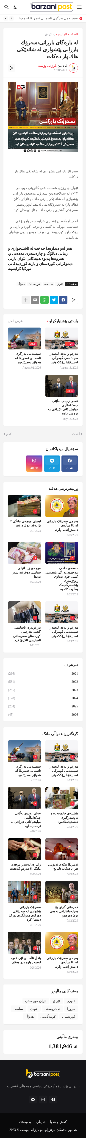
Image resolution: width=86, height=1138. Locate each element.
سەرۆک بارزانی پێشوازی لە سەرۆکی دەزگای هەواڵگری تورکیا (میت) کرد (25, 913)
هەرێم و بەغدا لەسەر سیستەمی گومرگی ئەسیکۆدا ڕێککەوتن (64, 358)
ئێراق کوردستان (35, 1001)
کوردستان (34, 284)
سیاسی (48, 284)
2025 (43, 706)
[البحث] (6, 7)
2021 (43, 673)
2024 (43, 698)
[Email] (35, 300)
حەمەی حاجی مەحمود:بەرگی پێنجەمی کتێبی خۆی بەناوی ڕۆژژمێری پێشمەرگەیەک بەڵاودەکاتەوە (61, 578)
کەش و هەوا (58, 1121)
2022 (43, 681)
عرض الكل (15, 321)
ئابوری (71, 1001)
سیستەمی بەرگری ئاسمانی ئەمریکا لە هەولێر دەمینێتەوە (47, 18)
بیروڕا (71, 1009)
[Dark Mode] (15, 7)
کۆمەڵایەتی (47, 1016)
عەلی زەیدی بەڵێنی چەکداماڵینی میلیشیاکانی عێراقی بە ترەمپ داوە (63, 407)
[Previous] (11, 18)
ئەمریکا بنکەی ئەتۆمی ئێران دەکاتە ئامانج (63, 866)
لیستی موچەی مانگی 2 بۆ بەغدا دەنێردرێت (25, 523)
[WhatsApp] (44, 300)
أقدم (9, 434)
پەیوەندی (25, 1121)
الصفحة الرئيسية (67, 34)
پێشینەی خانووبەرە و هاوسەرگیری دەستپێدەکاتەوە (64, 817)
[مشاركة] (11, 68)
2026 (43, 714)
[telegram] (33, 1099)
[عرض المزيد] (26, 300)
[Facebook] (63, 300)
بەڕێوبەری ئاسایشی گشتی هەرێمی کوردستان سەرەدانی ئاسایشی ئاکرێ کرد (27, 634)
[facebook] (53, 1099)
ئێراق (48, 34)
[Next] (5, 18)
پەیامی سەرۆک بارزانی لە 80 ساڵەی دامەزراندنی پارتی (62, 525)
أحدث (76, 434)
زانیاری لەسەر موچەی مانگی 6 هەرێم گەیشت (25, 866)
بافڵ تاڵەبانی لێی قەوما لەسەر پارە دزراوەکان (25, 960)
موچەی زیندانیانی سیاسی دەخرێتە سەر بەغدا (26, 572)
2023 (43, 690)
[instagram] (43, 1099)
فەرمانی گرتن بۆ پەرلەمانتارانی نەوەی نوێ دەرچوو (64, 911)
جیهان (34, 1009)
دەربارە (40, 1121)
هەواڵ (21, 284)
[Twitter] (54, 300)
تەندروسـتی (52, 1009)
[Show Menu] (79, 7)
